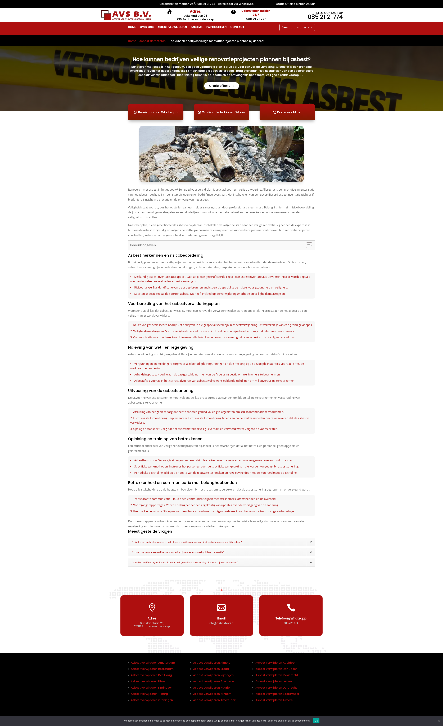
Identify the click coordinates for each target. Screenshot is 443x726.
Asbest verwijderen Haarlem (212, 688)
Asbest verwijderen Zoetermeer (277, 694)
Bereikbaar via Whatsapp (158, 112)
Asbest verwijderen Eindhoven (152, 688)
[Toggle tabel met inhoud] (307, 245)
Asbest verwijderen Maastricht (276, 675)
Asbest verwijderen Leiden (273, 681)
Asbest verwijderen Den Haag (151, 675)
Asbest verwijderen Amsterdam (153, 663)
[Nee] (438, 721)
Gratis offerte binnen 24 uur (223, 112)
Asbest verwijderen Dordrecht (276, 688)
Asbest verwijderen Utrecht (150, 681)
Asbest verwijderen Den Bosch (276, 669)
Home (132, 41)
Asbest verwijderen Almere (211, 663)
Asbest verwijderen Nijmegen (213, 675)
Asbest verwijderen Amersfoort (215, 700)
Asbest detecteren (152, 41)
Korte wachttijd (289, 112)
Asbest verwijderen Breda (211, 669)
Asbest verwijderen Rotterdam (152, 669)
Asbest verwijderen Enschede (213, 681)
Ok (316, 720)
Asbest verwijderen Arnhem (212, 694)
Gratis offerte (219, 86)
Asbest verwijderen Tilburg (149, 694)
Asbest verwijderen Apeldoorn (276, 663)
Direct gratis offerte (295, 27)
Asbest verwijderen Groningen (152, 700)
